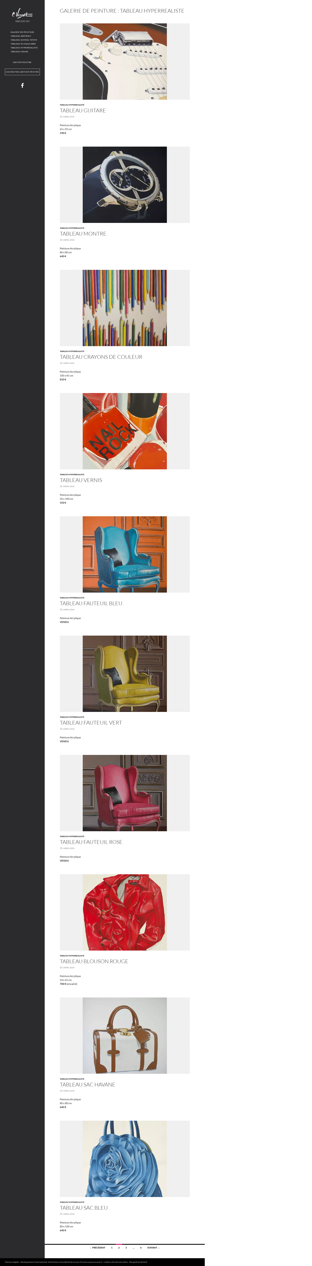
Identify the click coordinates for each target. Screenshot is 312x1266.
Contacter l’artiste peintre (22, 72)
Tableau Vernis (81, 480)
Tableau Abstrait (21, 36)
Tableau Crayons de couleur (101, 356)
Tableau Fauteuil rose (91, 842)
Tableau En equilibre (23, 44)
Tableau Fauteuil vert (91, 722)
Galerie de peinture (22, 32)
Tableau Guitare (83, 110)
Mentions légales (12, 1262)
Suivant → (153, 1247)
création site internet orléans (116, 1262)
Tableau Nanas (19, 51)
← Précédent (97, 1247)
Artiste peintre (22, 62)
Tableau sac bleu (84, 1207)
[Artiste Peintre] (22, 13)
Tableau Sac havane (87, 1084)
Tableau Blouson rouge (94, 961)
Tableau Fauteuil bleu (91, 603)
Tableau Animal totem (24, 40)
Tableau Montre (83, 233)
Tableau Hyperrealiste (24, 47)
